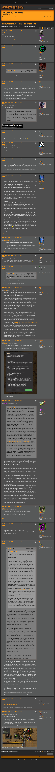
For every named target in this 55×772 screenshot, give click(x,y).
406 (42, 152)
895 (42, 517)
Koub (40, 266)
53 (42, 716)
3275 (43, 248)
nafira (40, 130)
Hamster (40, 711)
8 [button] (51, 28)
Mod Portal (23, 2)
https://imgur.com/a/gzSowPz (10, 704)
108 (42, 135)
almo (40, 255)
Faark (40, 158)
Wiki (17, 2)
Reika (40, 108)
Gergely (40, 52)
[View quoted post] (14, 70)
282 (42, 412)
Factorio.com (4, 2)
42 (42, 292)
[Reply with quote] (36, 31)
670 (42, 57)
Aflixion (40, 287)
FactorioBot (41, 35)
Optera (40, 530)
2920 (43, 535)
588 (42, 113)
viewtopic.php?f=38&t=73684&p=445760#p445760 (25, 322)
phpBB (24, 759)
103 (42, 86)
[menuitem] (11, 17)
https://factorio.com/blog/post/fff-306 (12, 39)
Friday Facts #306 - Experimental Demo (19, 23)
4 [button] (47, 28)
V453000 (5, 403)
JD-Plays (41, 340)
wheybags (41, 70)
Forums (12, 2)
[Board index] (13, 7)
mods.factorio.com (10, 536)
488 (42, 40)
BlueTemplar (41, 181)
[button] (40, 28)
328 (42, 75)
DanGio (40, 147)
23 (42, 345)
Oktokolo (41, 512)
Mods (3, 518)
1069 (43, 546)
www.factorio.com (6, 14)
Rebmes (40, 81)
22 (42, 163)
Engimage (41, 541)
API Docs (29, 2)
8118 (43, 271)
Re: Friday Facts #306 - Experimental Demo (12, 46)
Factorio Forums (13, 12)
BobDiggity (4, 233)
